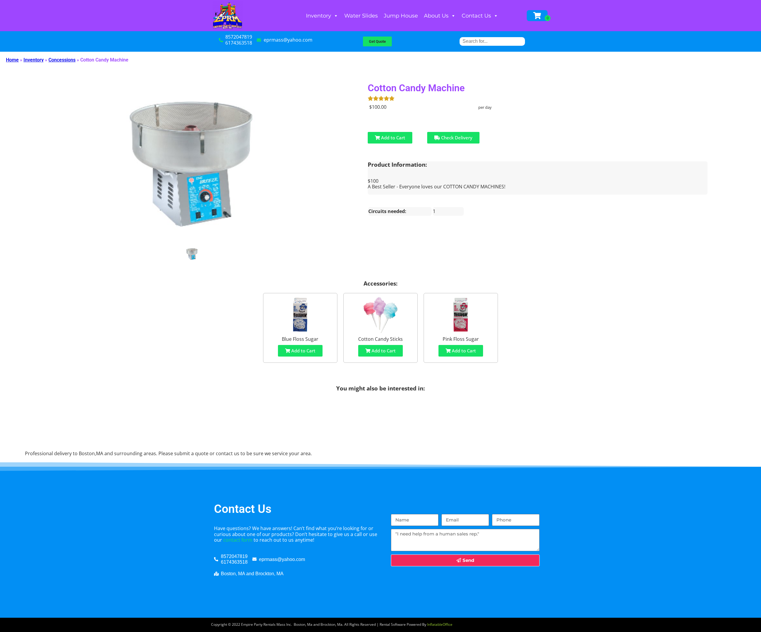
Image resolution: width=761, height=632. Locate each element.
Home (12, 60)
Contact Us (476, 15)
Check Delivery (456, 138)
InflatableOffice (439, 624)
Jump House (401, 15)
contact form (237, 540)
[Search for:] (492, 41)
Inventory (318, 15)
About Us (436, 15)
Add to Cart (392, 138)
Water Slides (361, 15)
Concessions (62, 60)
